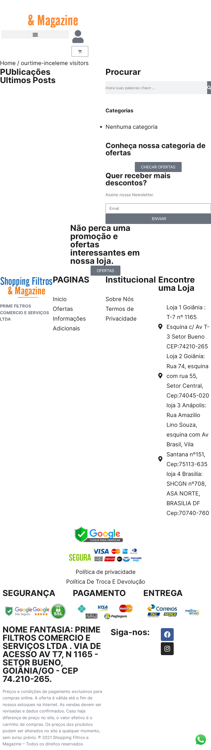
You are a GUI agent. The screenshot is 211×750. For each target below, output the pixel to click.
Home (8, 63)
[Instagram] (167, 648)
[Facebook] (167, 634)
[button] (35, 34)
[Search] (209, 87)
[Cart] (80, 51)
